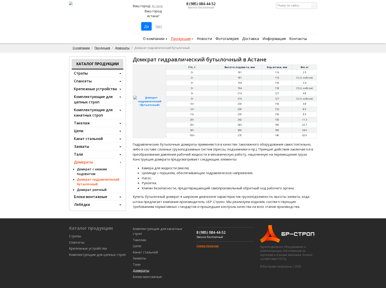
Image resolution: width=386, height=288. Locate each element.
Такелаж (82, 123)
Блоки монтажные (90, 196)
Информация (274, 38)
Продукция (181, 38)
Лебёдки (82, 204)
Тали (78, 154)
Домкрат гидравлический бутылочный (98, 181)
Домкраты (122, 48)
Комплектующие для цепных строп (93, 99)
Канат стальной (88, 138)
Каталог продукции (97, 63)
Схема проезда (207, 246)
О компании (153, 38)
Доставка (250, 38)
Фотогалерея (227, 38)
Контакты (298, 38)
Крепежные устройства (95, 88)
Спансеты (83, 81)
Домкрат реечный (92, 190)
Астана (157, 6)
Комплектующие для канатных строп (93, 112)
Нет (158, 26)
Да (146, 26)
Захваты (81, 146)
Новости (204, 38)
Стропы (81, 73)
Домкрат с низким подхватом (92, 171)
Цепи (78, 130)
